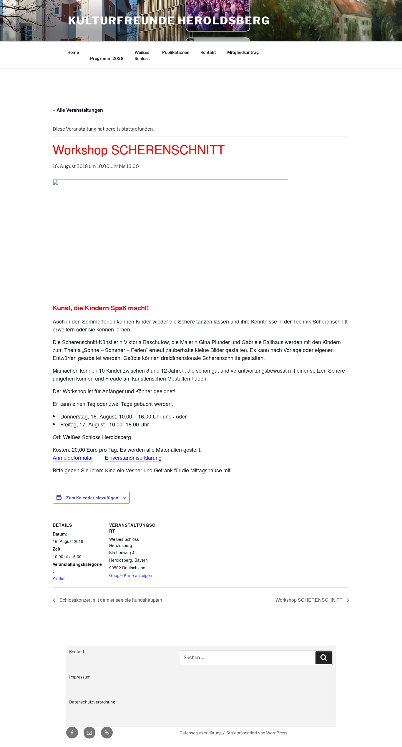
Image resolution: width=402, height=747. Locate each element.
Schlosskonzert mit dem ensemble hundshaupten (110, 599)
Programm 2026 (106, 58)
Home (73, 52)
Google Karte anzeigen (130, 575)
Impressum (80, 676)
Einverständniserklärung (133, 457)
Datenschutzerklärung (201, 732)
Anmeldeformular (73, 457)
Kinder (59, 578)
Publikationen (175, 52)
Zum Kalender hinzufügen (92, 498)
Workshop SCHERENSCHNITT (309, 599)
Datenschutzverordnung (92, 701)
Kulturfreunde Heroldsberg (169, 20)
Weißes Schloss (141, 55)
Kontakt (208, 52)
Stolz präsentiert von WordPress (256, 732)
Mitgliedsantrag (243, 52)
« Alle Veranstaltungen (78, 109)
